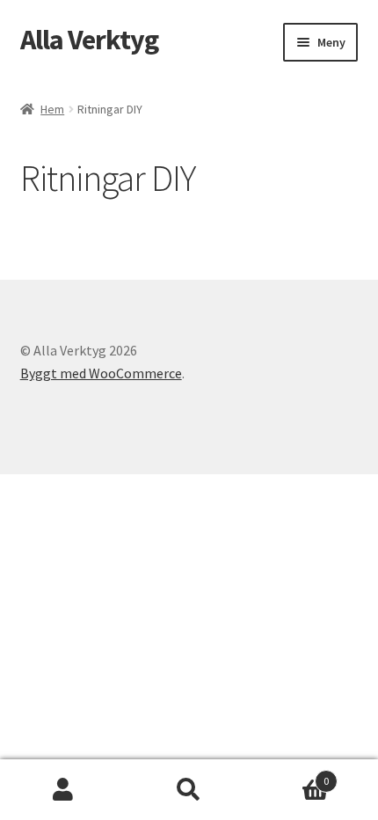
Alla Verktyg (89, 39)
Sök (188, 790)
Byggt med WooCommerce (101, 373)
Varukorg (291, 774)
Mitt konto (63, 790)
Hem (52, 109)
